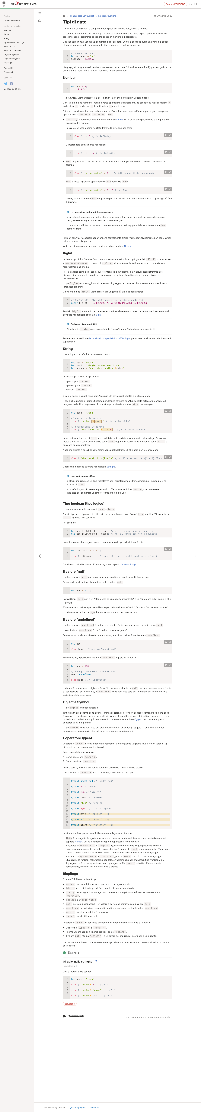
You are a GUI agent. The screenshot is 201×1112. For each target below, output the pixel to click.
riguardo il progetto (77, 1107)
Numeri (128, 246)
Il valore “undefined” (79, 619)
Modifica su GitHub (12, 89)
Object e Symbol (76, 702)
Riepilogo (70, 874)
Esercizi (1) (8, 68)
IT (4, 6)
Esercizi (74, 953)
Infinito (119, 119)
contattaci (94, 1107)
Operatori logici (129, 564)
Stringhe (111, 466)
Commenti (76, 1016)
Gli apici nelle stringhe (77, 961)
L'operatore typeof (77, 738)
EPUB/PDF (175, 4)
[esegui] (166, 135)
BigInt (67, 253)
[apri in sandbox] (170, 135)
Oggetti (138, 719)
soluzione (70, 1003)
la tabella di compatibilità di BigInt (109, 338)
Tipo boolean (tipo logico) (84, 503)
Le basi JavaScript (12, 20)
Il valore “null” (74, 571)
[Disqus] (117, 1054)
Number (69, 78)
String (68, 349)
